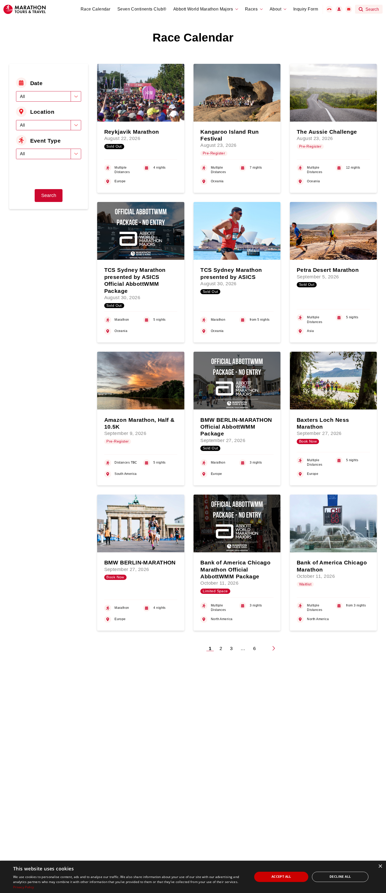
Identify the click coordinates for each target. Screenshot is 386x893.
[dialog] (193, 877)
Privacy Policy (23, 887)
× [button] (380, 866)
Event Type (45, 141)
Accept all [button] (281, 876)
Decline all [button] (340, 876)
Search (48, 195)
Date (36, 83)
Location (42, 112)
